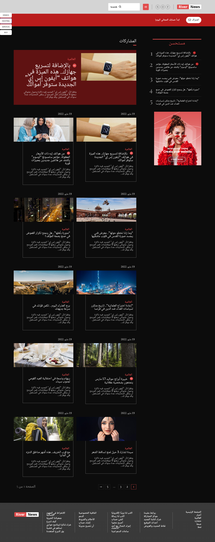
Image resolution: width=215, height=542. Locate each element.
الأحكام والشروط (87, 519)
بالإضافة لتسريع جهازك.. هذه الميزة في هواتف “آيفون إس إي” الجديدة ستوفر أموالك (176, 54)
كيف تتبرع (51, 521)
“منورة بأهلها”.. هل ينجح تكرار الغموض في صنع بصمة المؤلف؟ (177, 91)
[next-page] (101, 486)
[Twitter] (158, 7)
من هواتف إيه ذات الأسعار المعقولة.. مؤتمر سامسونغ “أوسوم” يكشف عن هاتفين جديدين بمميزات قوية (176, 67)
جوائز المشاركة (151, 516)
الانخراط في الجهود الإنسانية (55, 514)
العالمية (71, 59)
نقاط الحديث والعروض (154, 526)
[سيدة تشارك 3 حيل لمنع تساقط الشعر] (106, 429)
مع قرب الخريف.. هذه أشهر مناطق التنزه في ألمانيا (48, 454)
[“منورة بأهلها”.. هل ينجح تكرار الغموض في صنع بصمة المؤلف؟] (43, 210)
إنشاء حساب (85, 523)
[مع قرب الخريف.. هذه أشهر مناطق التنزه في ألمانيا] (43, 429)
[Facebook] (168, 7)
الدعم (81, 516)
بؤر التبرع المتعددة (55, 531)
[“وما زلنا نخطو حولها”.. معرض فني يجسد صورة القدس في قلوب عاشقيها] (106, 210)
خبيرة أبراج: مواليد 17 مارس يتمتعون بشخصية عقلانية (114, 381)
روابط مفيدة (150, 513)
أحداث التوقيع (151, 523)
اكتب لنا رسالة (118, 516)
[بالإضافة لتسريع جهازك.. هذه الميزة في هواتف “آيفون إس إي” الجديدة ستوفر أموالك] (108, 67)
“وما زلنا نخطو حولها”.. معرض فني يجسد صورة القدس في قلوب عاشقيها (177, 80)
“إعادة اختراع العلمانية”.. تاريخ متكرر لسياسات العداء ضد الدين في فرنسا (177, 102)
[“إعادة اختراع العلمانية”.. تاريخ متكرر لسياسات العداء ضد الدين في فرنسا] (106, 282)
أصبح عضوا (117, 523)
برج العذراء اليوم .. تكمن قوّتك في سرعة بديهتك (51, 307)
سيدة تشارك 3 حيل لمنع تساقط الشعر (112, 452)
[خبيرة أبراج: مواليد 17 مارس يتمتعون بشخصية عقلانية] (106, 355)
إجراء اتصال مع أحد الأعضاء (121, 527)
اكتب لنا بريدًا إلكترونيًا (122, 513)
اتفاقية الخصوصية (87, 513)
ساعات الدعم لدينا (120, 531)
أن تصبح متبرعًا (86, 526)
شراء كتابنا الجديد (152, 519)
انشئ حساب (117, 519)
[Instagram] (163, 7)
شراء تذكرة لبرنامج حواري (58, 525)
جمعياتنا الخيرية (54, 518)
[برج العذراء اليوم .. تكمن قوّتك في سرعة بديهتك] (43, 282)
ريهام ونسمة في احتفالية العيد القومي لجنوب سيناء (49, 380)
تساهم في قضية (54, 528)
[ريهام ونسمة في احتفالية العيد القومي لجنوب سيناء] (43, 355)
